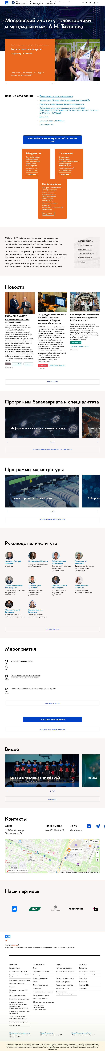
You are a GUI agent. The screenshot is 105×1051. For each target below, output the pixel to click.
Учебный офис (85, 249)
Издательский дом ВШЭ (87, 971)
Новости (82, 261)
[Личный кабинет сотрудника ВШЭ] (94, 3)
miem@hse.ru (76, 830)
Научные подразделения (64, 968)
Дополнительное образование (43, 992)
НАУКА (59, 965)
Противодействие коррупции (19, 999)
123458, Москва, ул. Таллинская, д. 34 (15, 832)
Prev (6, 84)
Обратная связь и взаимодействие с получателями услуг (39, 1007)
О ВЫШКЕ (13, 965)
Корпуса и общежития (16, 983)
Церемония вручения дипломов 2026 (35, 778)
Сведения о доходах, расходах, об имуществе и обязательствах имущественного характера (18, 1005)
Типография (83, 978)
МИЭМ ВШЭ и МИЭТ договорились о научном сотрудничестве (17, 319)
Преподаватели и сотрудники (19, 980)
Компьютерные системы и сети (31, 498)
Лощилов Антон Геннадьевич (81, 562)
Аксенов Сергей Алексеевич (34, 586)
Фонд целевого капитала (17, 996)
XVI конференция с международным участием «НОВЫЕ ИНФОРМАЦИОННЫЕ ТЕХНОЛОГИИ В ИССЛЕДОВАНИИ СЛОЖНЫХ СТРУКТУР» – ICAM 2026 (69, 110)
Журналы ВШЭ (84, 985)
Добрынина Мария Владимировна (59, 562)
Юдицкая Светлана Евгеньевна (35, 611)
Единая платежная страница (18, 1022)
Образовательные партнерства (43, 1002)
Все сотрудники (52, 629)
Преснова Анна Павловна (38, 561)
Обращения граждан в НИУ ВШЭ (18, 991)
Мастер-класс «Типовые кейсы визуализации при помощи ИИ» (65, 100)
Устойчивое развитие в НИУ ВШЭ (18, 976)
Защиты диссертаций (63, 982)
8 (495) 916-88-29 (54, 830)
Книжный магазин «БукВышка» (89, 975)
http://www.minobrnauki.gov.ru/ (19, 1033)
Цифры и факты (14, 968)
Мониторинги (60, 975)
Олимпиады (36, 975)
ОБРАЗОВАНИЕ (39, 965)
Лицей (35, 968)
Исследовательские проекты (65, 971)
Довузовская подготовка (41, 971)
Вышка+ (35, 982)
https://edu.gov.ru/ (46, 1033)
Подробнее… (32, 174)
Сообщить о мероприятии (52, 719)
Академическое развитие (64, 985)
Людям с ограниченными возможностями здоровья (18, 1017)
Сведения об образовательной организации (19, 1012)
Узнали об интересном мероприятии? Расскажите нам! (52, 140)
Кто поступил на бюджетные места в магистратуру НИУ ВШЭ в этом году (84, 317)
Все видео (52, 799)
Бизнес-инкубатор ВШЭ (40, 999)
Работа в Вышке (14, 1025)
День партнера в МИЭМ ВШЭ (52, 120)
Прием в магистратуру (40, 985)
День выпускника (46, 124)
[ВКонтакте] (6, 936)
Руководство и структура (18, 971)
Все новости (52, 382)
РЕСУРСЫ (83, 965)
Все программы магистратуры (52, 519)
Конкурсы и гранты (62, 988)
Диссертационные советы (65, 978)
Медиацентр (83, 982)
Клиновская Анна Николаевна (81, 586)
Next (98, 84)
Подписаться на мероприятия (52, 729)
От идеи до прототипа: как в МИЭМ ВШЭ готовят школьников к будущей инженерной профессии (52, 319)
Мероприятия (85, 257)
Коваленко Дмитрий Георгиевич (13, 562)
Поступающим (85, 245)
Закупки (12, 987)
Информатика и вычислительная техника (38, 428)
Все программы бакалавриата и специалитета (52, 449)
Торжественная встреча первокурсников (56, 96)
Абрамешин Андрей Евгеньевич (12, 611)
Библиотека (83, 968)
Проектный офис (86, 253)
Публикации (83, 988)
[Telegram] (9, 936)
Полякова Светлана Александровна (59, 586)
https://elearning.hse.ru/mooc (81, 1033)
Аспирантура (37, 988)
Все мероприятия (52, 703)
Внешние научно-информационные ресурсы (65, 993)
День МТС (44, 116)
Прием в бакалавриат (40, 978)
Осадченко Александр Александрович (14, 586)
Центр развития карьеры (41, 995)
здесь (19, 1046)
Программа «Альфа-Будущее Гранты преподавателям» (62, 104)
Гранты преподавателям (22, 660)
